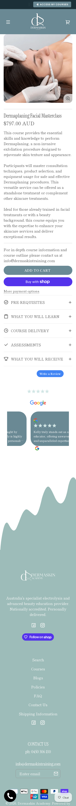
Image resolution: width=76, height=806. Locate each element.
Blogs (38, 677)
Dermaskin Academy (34, 803)
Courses (38, 668)
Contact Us (38, 704)
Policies (38, 686)
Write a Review (50, 374)
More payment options (21, 291)
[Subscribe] (55, 773)
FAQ (38, 695)
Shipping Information (38, 713)
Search (38, 659)
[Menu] (8, 21)
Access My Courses (54, 4)
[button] (38, 302)
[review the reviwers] (31, 420)
